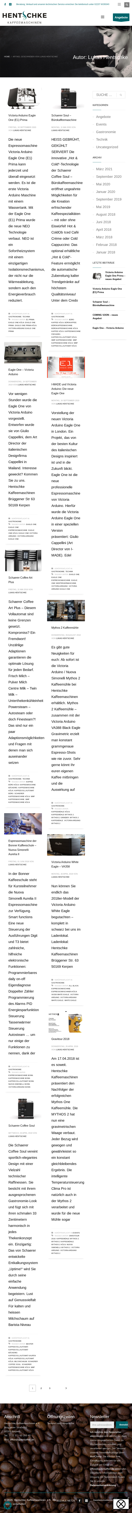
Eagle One (31, 524)
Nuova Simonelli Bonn (19, 1084)
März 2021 (104, 169)
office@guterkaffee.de (22, 1439)
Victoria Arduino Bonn (19, 1087)
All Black (74, 986)
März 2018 (104, 237)
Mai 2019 (103, 207)
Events (76, 1233)
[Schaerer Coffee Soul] (23, 1108)
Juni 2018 (103, 222)
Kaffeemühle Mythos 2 (62, 815)
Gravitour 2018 (60, 1039)
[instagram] (10, 4)
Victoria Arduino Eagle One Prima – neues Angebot (115, 275)
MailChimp (96, 1456)
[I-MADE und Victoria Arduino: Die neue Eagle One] (66, 367)
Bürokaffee (70, 322)
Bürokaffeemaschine (61, 325)
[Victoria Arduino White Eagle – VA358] (66, 845)
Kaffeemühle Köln (60, 812)
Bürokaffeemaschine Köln (64, 328)
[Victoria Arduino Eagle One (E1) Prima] (23, 98)
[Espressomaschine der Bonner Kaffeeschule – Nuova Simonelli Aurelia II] (23, 824)
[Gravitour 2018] (66, 1022)
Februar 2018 (106, 245)
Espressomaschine (60, 989)
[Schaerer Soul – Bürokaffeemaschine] (66, 98)
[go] (120, 95)
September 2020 (109, 176)
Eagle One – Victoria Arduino (108, 328)
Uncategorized (107, 147)
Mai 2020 (103, 184)
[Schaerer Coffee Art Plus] (23, 560)
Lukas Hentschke (22, 130)
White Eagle (70, 1000)
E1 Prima (30, 320)
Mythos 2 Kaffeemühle (65, 627)
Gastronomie (14, 317)
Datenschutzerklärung (103, 1485)
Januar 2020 (105, 192)
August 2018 (105, 214)
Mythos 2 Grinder (60, 817)
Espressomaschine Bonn (20, 1075)
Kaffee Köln (57, 331)
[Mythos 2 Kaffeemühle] (66, 610)
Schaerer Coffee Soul (21, 1125)
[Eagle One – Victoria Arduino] (23, 353)
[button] (7, 1505)
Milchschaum (20, 1361)
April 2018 (103, 229)
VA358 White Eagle (60, 994)
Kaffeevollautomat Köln (63, 337)
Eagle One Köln (16, 322)
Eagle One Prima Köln (25, 325)
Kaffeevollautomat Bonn (21, 1081)
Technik (26, 317)
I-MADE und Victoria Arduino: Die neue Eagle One (63, 389)
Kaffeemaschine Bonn (19, 1078)
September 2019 (109, 199)
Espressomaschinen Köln (64, 992)
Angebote (103, 117)
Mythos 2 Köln (58, 1244)
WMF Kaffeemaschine (61, 340)
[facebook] (5, 4)
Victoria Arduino (59, 586)
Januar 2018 (105, 252)
